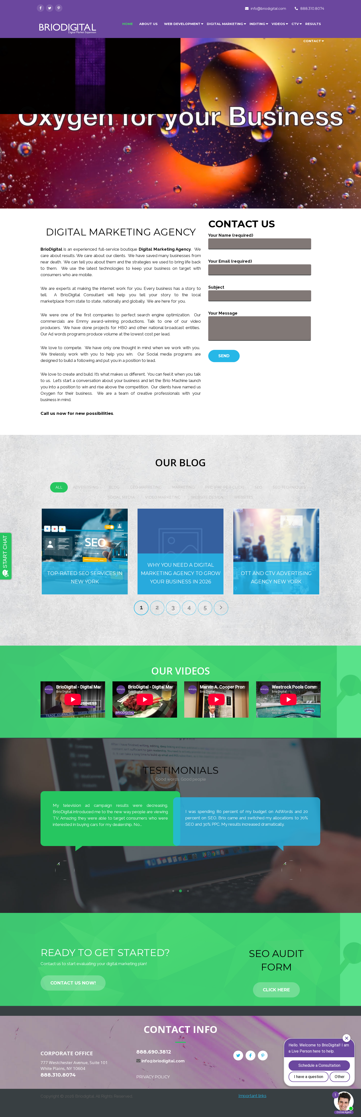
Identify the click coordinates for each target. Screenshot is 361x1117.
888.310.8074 (312, 8)
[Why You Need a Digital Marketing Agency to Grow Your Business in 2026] (180, 551)
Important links (252, 1095)
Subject (216, 287)
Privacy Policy (153, 1077)
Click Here (276, 990)
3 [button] (187, 891)
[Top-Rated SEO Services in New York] (85, 551)
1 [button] (173, 891)
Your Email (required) (230, 261)
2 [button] (180, 891)
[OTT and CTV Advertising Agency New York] (276, 551)
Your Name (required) (230, 235)
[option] (110, 835)
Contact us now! (73, 983)
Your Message (222, 313)
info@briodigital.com (268, 8)
